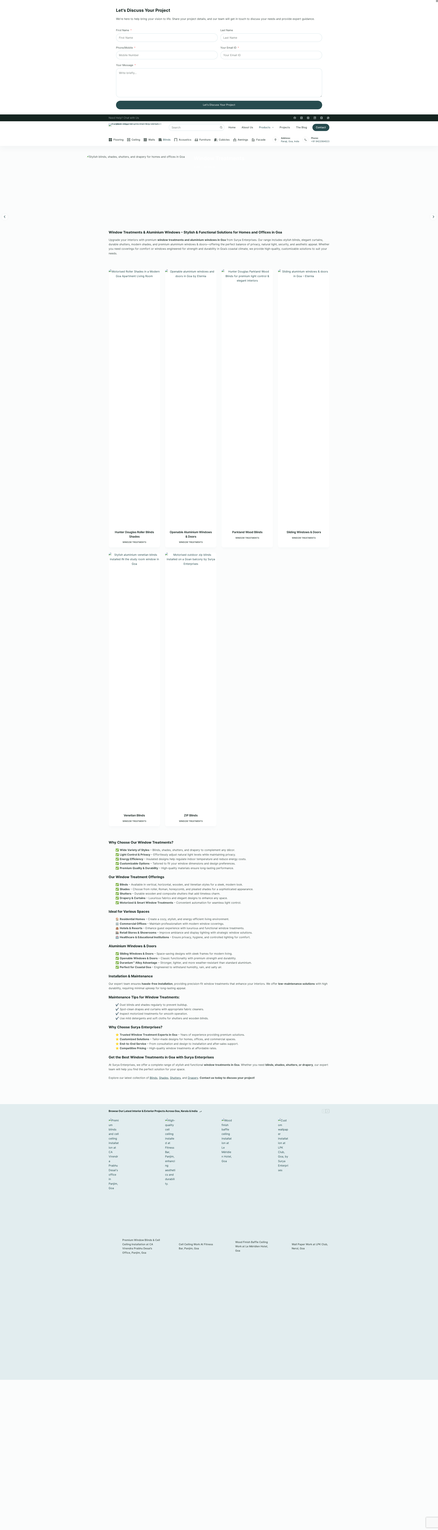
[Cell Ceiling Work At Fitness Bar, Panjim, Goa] (170, 1246)
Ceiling (136, 139)
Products (264, 127)
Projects (285, 127)
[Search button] (221, 127)
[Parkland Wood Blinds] (247, 397)
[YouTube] (321, 118)
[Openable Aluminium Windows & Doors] (190, 397)
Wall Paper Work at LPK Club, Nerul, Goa (310, 1246)
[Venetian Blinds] (134, 680)
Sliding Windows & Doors (304, 532)
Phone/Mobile (124, 47)
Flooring (118, 139)
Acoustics (185, 139)
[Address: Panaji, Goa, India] (275, 140)
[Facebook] (295, 118)
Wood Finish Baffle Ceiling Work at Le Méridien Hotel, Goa (251, 1246)
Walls (151, 139)
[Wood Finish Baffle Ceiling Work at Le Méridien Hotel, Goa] (227, 1246)
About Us (247, 127)
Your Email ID (228, 47)
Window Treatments (134, 542)
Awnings (243, 139)
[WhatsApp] (328, 118)
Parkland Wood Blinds (247, 532)
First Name (122, 30)
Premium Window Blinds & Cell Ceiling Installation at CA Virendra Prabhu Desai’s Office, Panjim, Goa (141, 1246)
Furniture (205, 139)
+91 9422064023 (320, 141)
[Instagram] (308, 118)
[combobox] (193, 127)
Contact (321, 127)
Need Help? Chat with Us (124, 117)
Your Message (124, 65)
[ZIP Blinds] (190, 680)
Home (232, 127)
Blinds (167, 139)
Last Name (226, 30)
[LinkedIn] (315, 118)
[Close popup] (437, 1)
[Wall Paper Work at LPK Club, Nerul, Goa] (283, 1246)
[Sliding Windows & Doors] (303, 397)
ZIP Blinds (191, 815)
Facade (261, 139)
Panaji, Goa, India (290, 141)
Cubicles (224, 139)
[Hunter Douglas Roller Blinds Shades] (134, 397)
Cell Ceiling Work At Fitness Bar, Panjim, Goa (196, 1246)
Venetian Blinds (134, 815)
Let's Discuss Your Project (219, 104)
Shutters (175, 1077)
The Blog (301, 127)
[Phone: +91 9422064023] (305, 140)
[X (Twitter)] (301, 118)
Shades (163, 1077)
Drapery (193, 1077)
